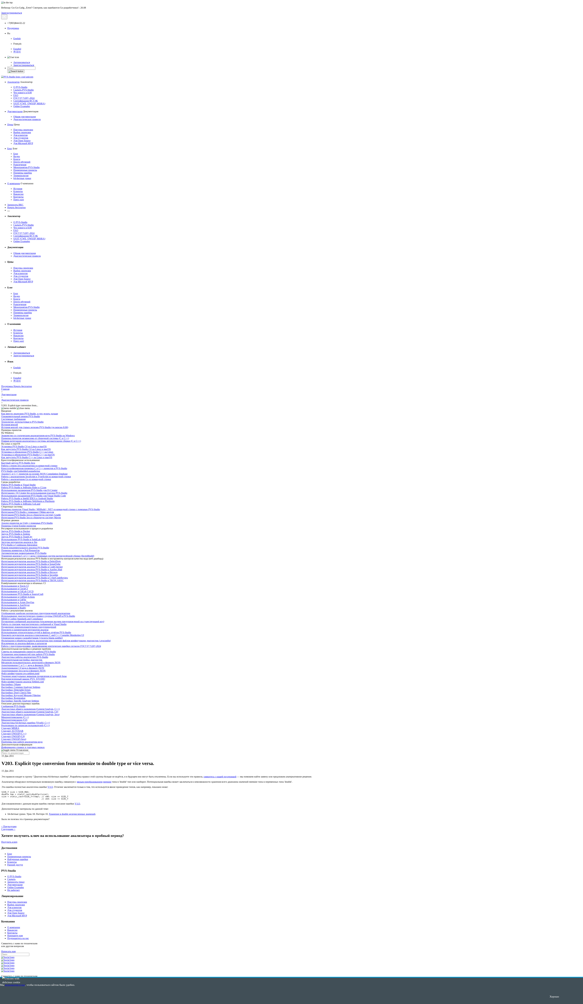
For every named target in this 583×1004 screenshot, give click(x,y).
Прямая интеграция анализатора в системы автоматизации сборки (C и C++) (41, 441)
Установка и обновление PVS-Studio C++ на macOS (28, 454)
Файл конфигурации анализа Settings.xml (22, 681)
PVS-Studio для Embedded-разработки (20, 471)
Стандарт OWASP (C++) (13, 733)
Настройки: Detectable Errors (16, 690)
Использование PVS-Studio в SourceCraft (22, 594)
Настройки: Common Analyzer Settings (20, 687)
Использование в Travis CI (15, 586)
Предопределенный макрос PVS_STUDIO (23, 679)
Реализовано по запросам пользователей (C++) (25, 725)
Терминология (20, 175)
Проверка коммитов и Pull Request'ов (20, 550)
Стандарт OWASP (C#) (13, 736)
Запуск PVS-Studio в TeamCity (16, 536)
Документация (14, 111)
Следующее (8, 829)
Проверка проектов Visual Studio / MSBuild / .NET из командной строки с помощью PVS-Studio (50, 509)
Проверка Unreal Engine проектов (18, 525)
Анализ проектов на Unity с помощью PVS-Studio (27, 523)
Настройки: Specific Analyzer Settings (20, 701)
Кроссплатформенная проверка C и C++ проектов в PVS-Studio (34, 468)
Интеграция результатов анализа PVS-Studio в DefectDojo (31, 561)
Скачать (11, 879)
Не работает (13, 890)
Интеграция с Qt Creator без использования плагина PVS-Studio (34, 493)
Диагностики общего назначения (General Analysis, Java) (30, 714)
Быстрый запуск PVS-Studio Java (18, 463)
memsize (107, 782)
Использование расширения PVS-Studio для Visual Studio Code (33, 495)
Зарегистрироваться (11, 13)
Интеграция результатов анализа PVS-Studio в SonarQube (30, 564)
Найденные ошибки (17, 859)
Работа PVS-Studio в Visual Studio (18, 484)
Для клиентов (20, 135)
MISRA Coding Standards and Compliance (22, 618)
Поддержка (13, 28)
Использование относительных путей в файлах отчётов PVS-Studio (36, 632)
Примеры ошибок (22, 173)
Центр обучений (21, 162)
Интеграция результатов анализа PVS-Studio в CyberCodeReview (34, 577)
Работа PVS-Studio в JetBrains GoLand (20, 504)
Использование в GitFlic (13, 599)
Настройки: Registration (13, 698)
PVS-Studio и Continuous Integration (19, 545)
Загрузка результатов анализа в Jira (19, 542)
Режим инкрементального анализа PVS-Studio (25, 547)
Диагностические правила (27, 119)
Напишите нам (15, 935)
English (17, 38)
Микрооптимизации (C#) (14, 720)
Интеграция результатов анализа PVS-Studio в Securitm (29, 575)
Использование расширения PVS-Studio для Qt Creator (29, 490)
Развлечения (19, 164)
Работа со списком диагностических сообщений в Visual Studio (33, 624)
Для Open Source (22, 140)
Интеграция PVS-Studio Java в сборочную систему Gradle (31, 515)
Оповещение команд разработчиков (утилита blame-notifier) (32, 638)
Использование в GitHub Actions (18, 597)
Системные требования (13, 419)
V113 (50, 787)
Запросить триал (15, 882)
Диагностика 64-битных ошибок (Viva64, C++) (25, 722)
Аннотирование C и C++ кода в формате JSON (25, 665)
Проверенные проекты (25, 170)
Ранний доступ (15, 864)
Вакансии (18, 194)
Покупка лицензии (23, 129)
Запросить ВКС (15, 204)
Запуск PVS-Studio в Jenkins (15, 534)
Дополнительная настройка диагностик (21, 659)
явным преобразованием (89, 782)
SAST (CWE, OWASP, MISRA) (29, 103)
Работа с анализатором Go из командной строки (26, 479)
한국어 (17, 51)
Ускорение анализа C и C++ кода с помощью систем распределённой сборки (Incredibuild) (47, 556)
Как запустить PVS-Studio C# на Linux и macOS (26, 449)
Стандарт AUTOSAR (12, 731)
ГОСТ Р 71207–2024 (23, 98)
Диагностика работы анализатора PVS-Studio (24, 657)
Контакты (18, 197)
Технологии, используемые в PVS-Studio (22, 422)
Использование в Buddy (13, 608)
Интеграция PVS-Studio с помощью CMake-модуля (27, 512)
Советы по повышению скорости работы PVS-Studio (28, 651)
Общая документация (24, 116)
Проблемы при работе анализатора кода (22, 742)
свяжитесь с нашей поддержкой (220, 776)
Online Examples (21, 106)
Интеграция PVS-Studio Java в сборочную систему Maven (31, 517)
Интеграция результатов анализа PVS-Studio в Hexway (29, 572)
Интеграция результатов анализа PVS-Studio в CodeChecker (32, 567)
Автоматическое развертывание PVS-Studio (23, 553)
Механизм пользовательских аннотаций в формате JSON (30, 662)
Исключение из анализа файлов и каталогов (24, 643)
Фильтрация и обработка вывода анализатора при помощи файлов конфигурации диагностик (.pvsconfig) (56, 640)
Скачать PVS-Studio (23, 90)
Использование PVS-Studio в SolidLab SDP (23, 539)
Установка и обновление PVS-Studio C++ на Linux (27, 452)
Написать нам (8, 951)
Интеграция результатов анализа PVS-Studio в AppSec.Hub (31, 569)
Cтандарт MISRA (10, 728)
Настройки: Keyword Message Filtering (21, 695)
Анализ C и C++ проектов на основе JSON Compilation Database (34, 474)
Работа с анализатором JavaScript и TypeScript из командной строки (36, 476)
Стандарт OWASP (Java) (13, 739)
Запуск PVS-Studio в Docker (15, 531)
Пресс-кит (18, 199)
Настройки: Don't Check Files (16, 692)
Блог (9, 148)
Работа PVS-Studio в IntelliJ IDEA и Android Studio (27, 498)
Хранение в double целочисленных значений (72, 814)
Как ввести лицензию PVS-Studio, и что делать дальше (29, 413)
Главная (5, 389)
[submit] (15, 71)
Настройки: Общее (11, 684)
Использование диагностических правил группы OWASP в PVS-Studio (38, 616)
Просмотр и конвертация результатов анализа (24, 629)
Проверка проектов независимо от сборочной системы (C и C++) (35, 438)
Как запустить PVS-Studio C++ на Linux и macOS (26, 457)
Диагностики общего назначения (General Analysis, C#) (29, 711)
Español (17, 49)
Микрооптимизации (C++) (15, 717)
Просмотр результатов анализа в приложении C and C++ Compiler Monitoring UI (42, 635)
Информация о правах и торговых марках (23, 747)
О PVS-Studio (20, 87)
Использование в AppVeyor (15, 605)
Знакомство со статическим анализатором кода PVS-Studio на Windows (38, 435)
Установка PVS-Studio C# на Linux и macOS (24, 446)
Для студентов (20, 138)
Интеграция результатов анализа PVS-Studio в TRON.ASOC (32, 580)
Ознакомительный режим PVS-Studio (20, 416)
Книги (16, 159)
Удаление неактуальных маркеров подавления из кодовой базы (34, 676)
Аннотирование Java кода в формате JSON (23, 670)
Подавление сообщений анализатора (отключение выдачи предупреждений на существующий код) (52, 621)
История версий (9, 424)
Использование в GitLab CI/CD (17, 591)
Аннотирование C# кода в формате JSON (22, 668)
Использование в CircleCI (14, 588)
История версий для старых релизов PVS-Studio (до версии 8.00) (34, 427)
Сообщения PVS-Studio (13, 706)
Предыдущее (9, 826)
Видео (16, 156)
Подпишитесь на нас (18, 938)
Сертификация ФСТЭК (25, 101)
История (17, 188)
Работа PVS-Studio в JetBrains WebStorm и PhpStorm (28, 501)
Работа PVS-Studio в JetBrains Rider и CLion (23, 487)
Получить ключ (9, 842)
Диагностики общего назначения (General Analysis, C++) (30, 709)
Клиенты (18, 191)
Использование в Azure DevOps (17, 602)
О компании (13, 183)
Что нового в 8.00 (22, 92)
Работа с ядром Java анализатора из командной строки (29, 465)
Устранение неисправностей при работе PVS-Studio (28, 654)
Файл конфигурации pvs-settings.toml (20, 673)
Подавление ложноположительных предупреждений (28, 627)
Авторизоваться (21, 62)
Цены (10, 124)
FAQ (15, 95)
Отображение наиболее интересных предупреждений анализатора (35, 613)
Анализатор (13, 82)
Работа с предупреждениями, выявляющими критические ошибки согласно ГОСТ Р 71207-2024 (51, 646)
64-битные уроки (22, 178)
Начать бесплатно (16, 207)
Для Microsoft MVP (23, 143)
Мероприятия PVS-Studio (26, 167)
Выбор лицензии (22, 132)
